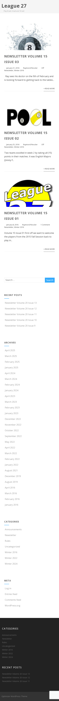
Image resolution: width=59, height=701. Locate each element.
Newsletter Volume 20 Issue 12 (21, 308)
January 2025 (11, 367)
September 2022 (13, 436)
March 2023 (11, 401)
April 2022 (10, 447)
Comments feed (13, 599)
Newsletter (8, 70)
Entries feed (11, 594)
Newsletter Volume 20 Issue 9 (20, 325)
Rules (7, 540)
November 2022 (13, 424)
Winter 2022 (11, 558)
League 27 (14, 5)
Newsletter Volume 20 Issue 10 (21, 320)
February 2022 (12, 459)
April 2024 (10, 373)
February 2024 (12, 384)
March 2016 (11, 493)
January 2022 (11, 464)
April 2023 (10, 396)
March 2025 (11, 356)
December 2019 (13, 476)
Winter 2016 (19, 70)
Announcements (13, 529)
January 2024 (11, 390)
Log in (8, 588)
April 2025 (10, 350)
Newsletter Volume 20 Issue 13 (21, 302)
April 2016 (10, 487)
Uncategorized (12, 546)
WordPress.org (12, 605)
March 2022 (11, 453)
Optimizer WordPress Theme (14, 696)
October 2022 (12, 430)
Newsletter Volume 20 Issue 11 (21, 314)
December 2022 (13, 418)
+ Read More (49, 88)
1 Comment (45, 224)
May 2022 (10, 441)
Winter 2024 (11, 563)
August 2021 (11, 470)
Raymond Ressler (30, 68)
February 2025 (12, 361)
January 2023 (11, 413)
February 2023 (12, 407)
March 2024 (11, 378)
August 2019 (11, 481)
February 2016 (12, 499)
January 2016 (11, 504)
